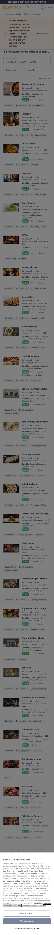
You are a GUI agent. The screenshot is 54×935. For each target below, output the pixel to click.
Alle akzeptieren (27, 921)
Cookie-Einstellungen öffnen (27, 928)
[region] (27, 893)
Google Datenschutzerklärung (34, 906)
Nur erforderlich (27, 913)
